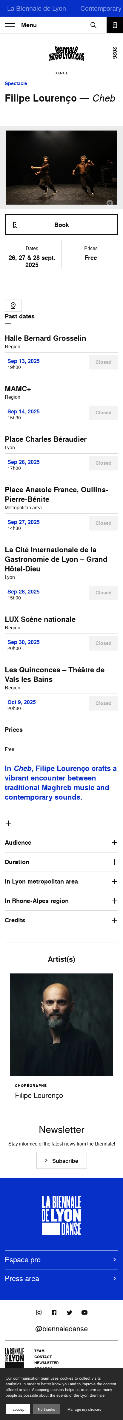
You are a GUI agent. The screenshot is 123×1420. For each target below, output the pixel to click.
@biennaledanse (61, 1328)
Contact (43, 1356)
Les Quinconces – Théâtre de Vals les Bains (54, 674)
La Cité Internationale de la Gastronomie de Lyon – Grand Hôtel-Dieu (56, 559)
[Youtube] (84, 1312)
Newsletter (46, 1362)
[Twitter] (69, 1312)
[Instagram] (39, 1312)
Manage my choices (84, 1409)
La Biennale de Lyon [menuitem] (36, 8)
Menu (29, 25)
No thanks (46, 1409)
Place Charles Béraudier (46, 439)
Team (39, 1350)
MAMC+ (18, 389)
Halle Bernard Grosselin (45, 338)
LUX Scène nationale (40, 619)
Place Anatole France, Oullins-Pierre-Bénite (56, 494)
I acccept (17, 1409)
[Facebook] (54, 1312)
